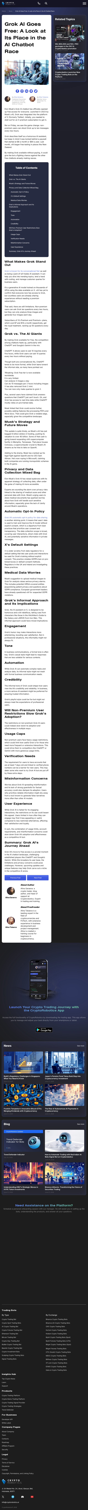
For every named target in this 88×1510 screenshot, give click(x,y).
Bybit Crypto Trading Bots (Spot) (58, 1337)
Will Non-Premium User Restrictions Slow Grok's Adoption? (24, 229)
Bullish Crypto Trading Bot (11, 1344)
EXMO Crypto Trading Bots (56, 1366)
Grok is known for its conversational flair (22, 271)
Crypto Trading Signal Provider (13, 1403)
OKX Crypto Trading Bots (55, 1326)
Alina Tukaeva (42, 97)
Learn (4, 1382)
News (10, 11)
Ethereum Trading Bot (10, 1334)
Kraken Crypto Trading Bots (56, 1334)
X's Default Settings (18, 196)
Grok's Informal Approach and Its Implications (21, 206)
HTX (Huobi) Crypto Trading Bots (58, 1352)
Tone (12, 215)
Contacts (5, 1439)
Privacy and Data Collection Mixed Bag (23, 188)
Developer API (7, 1419)
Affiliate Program (8, 1446)
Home (4, 11)
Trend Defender (8, 1410)
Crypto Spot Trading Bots (11, 1323)
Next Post (38, 878)
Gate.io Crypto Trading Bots (56, 1370)
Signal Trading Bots (9, 1359)
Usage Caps (15, 234)
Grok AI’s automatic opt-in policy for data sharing (26, 517)
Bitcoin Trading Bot (9, 1337)
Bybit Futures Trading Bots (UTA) (58, 1341)
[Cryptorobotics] (10, 3)
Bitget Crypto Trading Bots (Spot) (58, 1344)
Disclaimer (6, 1466)
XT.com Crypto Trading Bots (56, 1363)
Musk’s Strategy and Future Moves (22, 183)
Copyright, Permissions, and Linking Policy (18, 1473)
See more (80, 1046)
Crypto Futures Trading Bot (12, 1330)
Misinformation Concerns (20, 243)
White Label (6, 1423)
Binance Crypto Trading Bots (56, 1319)
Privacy (4, 1459)
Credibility (14, 224)
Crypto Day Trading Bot (11, 1341)
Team (4, 1435)
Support (5, 1386)
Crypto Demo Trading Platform (13, 1399)
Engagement (15, 211)
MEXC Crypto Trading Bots (56, 1356)
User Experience (17, 247)
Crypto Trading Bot (9, 1319)
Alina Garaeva (17, 97)
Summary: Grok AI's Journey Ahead (22, 251)
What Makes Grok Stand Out (20, 175)
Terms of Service (8, 1463)
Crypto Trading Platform (11, 1395)
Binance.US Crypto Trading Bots (58, 1323)
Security (5, 1449)
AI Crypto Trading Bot (10, 1326)
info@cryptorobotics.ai (10, 1502)
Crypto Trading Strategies (11, 1406)
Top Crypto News (8, 1379)
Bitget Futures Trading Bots (56, 1348)
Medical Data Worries (19, 200)
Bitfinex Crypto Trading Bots (56, 1359)
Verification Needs (18, 239)
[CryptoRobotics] (11, 1482)
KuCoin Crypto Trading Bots (56, 1330)
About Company (8, 1431)
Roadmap (5, 1442)
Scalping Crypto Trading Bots (13, 1355)
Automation (15, 219)
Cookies (5, 1470)
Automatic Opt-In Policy (20, 192)
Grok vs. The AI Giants (17, 179)
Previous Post (15, 878)
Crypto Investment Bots (11, 1352)
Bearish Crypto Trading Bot (12, 1348)
